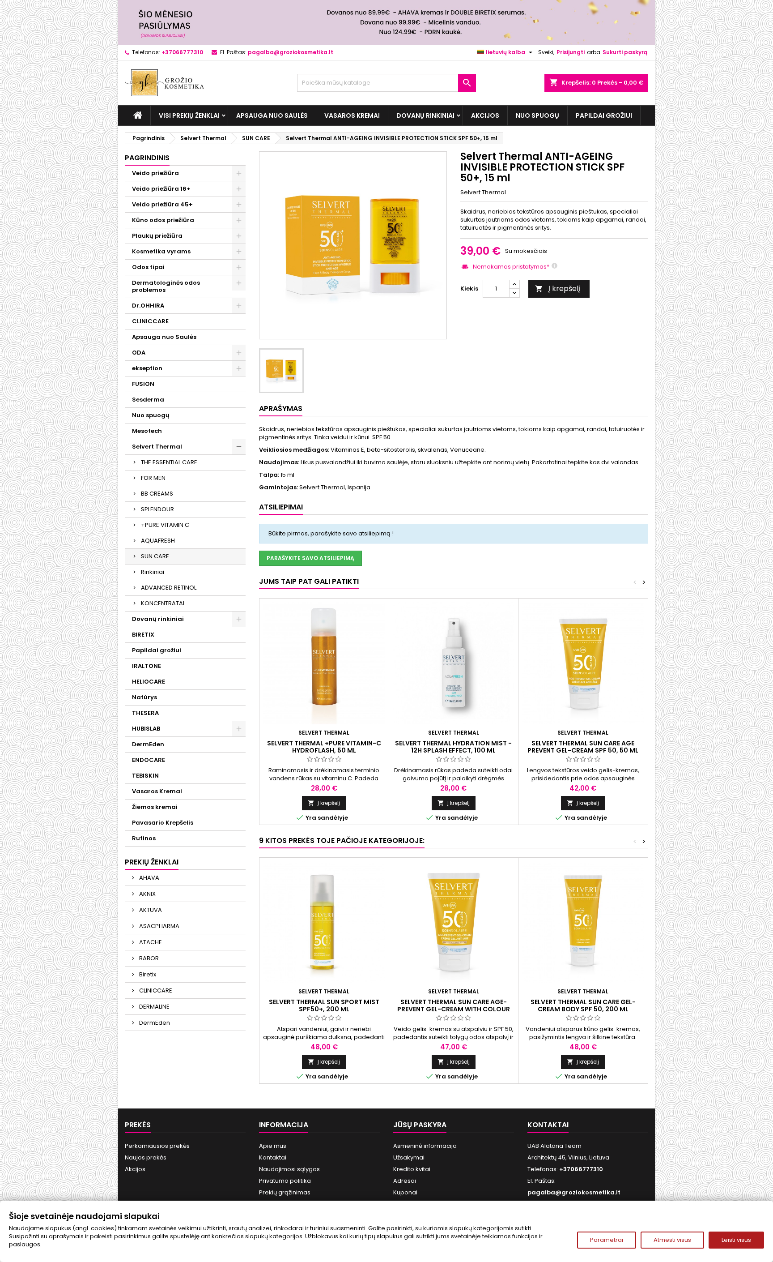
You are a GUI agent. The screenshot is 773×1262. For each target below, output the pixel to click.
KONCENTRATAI (162, 603)
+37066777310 (182, 52)
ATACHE (150, 942)
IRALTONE (146, 666)
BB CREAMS (157, 493)
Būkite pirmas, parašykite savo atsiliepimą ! (331, 533)
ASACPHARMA (158, 926)
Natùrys (144, 697)
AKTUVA (150, 910)
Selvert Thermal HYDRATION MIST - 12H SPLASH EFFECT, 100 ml (453, 747)
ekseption (147, 368)
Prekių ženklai (151, 862)
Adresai (404, 1180)
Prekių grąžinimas (284, 1192)
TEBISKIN (145, 775)
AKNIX (147, 894)
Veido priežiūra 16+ (161, 188)
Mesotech (147, 431)
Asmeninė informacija (425, 1146)
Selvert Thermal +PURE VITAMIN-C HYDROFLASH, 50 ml (324, 747)
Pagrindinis (147, 158)
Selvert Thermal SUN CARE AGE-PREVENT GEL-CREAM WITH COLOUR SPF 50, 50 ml (453, 1009)
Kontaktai (272, 1157)
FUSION (143, 384)
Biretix (147, 974)
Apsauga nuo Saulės (272, 115)
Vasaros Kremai (352, 115)
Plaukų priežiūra (157, 235)
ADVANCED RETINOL (168, 587)
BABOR (148, 958)
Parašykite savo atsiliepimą (310, 558)
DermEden (148, 744)
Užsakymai (409, 1157)
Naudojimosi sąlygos (289, 1169)
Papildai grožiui (604, 115)
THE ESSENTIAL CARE (169, 462)
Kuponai (405, 1192)
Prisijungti (570, 52)
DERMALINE (154, 1006)
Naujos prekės (145, 1157)
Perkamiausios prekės (157, 1146)
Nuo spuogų (537, 115)
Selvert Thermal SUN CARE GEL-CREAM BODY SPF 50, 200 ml (583, 1005)
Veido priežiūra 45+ (162, 204)
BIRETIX (143, 634)
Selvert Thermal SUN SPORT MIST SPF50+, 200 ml (324, 1005)
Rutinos (144, 838)
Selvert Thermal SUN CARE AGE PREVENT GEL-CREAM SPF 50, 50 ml (582, 747)
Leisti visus (736, 1240)
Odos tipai (148, 267)
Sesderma (148, 399)
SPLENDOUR (157, 509)
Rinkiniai (152, 572)
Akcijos (485, 115)
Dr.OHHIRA (148, 305)
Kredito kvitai (411, 1169)
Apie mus (272, 1146)
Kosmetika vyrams (161, 251)
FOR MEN (153, 478)
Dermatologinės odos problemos (166, 286)
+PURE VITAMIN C (165, 525)
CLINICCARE (150, 321)
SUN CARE (155, 556)
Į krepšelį (557, 288)
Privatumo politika (285, 1180)
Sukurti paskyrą (625, 52)
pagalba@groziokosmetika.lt (290, 52)
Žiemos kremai (155, 807)
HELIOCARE (148, 681)
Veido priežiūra (155, 173)
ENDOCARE (148, 760)
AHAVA (148, 877)
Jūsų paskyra (419, 1125)
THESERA (145, 713)
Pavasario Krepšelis (162, 822)
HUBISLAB (146, 728)
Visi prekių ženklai (189, 115)
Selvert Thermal (157, 446)
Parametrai (606, 1240)
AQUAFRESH (158, 540)
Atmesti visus (672, 1240)
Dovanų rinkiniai (425, 115)
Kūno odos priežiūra (163, 220)
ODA (138, 352)
